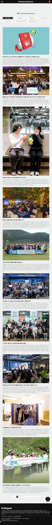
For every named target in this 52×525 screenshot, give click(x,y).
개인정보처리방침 (16, 516)
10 (34, 496)
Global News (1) (32, 18)
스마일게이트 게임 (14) (32, 21)
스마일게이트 (4, 516)
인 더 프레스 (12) (8, 21)
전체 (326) (8, 18)
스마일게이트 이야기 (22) (20, 21)
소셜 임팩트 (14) (20, 18)
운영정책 (10, 516)
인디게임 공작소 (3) (44, 18)
